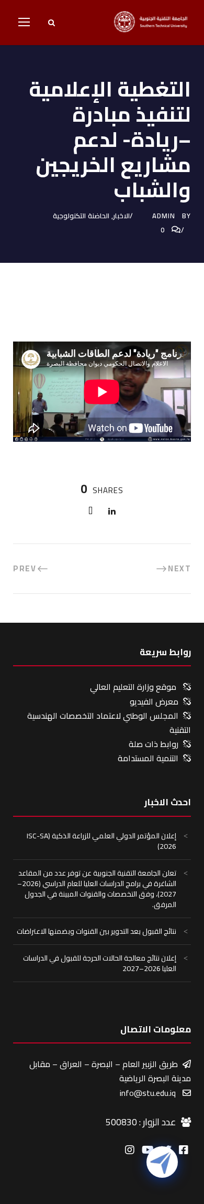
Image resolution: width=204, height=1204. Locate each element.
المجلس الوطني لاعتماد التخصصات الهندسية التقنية (109, 723)
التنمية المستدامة (148, 758)
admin (163, 215)
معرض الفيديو (154, 701)
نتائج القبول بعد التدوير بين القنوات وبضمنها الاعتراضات (96, 931)
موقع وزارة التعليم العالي (133, 687)
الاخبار (121, 215)
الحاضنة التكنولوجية (81, 215)
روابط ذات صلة (153, 744)
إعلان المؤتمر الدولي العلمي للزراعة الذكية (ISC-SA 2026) (101, 841)
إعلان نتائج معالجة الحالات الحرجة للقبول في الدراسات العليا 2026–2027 (99, 963)
